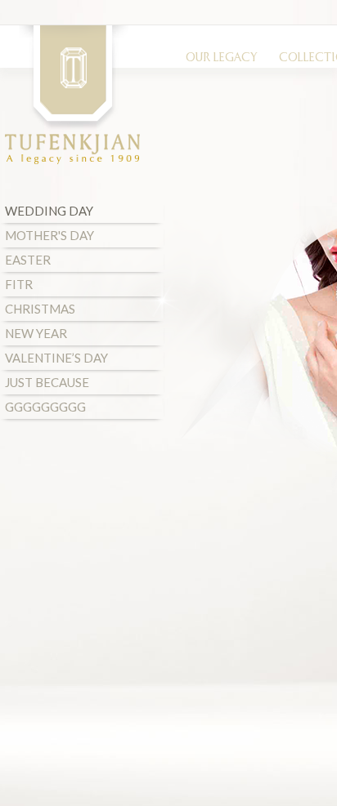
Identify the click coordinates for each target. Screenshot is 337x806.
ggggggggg (45, 406)
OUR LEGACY (222, 58)
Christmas (40, 308)
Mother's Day (49, 235)
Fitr (19, 284)
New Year (36, 333)
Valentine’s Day (56, 357)
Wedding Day (49, 210)
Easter (28, 259)
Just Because (47, 382)
